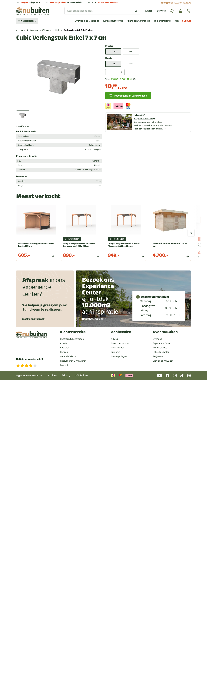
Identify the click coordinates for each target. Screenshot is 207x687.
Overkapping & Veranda (40, 30)
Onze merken (117, 347)
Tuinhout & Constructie (138, 20)
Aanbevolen (121, 331)
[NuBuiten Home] (32, 11)
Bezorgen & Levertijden (72, 339)
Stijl (57, 30)
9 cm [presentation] (131, 64)
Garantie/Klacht (68, 356)
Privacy (66, 375)
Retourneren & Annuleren (73, 361)
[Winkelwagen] (189, 11)
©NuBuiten (81, 375)
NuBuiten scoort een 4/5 (29, 359)
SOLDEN (186, 20)
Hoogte (108, 58)
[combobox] (102, 11)
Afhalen (64, 343)
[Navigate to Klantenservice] (172, 11)
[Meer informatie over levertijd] (134, 79)
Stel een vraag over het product (148, 122)
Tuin (176, 20)
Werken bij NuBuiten (163, 361)
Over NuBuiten (165, 331)
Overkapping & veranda (87, 20)
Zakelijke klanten (161, 352)
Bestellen (64, 347)
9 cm (131, 51)
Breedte (109, 46)
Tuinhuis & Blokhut (113, 20)
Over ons (157, 339)
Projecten (158, 356)
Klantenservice (73, 331)
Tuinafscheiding (162, 20)
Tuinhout (115, 352)
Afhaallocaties (160, 347)
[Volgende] (191, 232)
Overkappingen (119, 356)
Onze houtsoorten (120, 343)
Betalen (64, 352)
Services (161, 10)
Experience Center (162, 343)
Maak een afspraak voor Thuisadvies (149, 129)
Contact (64, 365)
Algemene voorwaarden (29, 375)
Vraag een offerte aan (143, 118)
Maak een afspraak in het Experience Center (153, 125)
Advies (148, 10)
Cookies (52, 375)
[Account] (180, 11)
